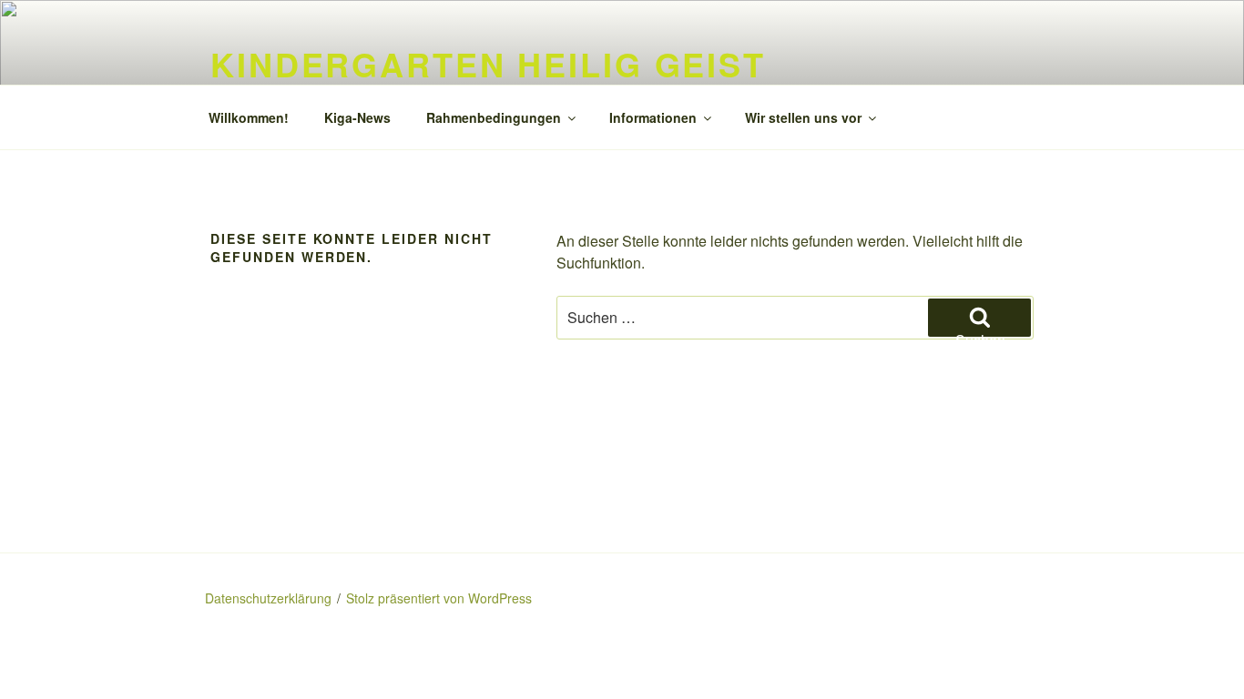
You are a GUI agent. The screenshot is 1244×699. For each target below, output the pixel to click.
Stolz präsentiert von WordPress (439, 598)
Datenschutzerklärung (268, 598)
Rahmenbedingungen (493, 117)
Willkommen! (249, 117)
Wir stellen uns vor (803, 117)
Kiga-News (357, 117)
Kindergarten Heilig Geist (488, 63)
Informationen (653, 117)
